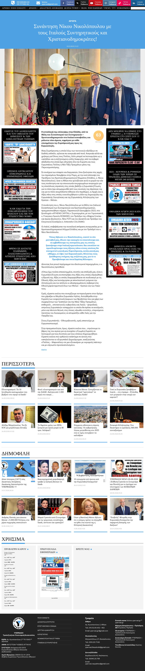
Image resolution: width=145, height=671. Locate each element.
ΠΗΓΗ (44, 350)
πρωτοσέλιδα (54, 598)
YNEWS (107, 8)
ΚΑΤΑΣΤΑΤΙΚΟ (42, 634)
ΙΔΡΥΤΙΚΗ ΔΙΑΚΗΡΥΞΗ (45, 630)
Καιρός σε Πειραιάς (8, 564)
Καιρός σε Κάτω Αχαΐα (9, 586)
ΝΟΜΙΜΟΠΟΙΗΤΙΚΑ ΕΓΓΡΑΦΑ (48, 638)
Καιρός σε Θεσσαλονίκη (9, 575)
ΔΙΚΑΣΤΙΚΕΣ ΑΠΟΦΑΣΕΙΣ (51, 8)
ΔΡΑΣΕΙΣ (33, 8)
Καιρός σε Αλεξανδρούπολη (10, 597)
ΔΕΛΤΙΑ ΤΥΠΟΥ (71, 8)
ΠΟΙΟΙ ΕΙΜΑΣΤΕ (18, 8)
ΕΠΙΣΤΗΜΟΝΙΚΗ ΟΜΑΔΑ (46, 626)
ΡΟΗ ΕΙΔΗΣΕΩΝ (95, 8)
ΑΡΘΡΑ (72, 21)
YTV (114, 8)
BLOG (84, 8)
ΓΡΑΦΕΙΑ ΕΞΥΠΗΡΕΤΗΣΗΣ (47, 643)
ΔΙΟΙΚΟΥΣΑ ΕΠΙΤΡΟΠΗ (45, 622)
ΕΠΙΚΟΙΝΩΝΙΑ (123, 8)
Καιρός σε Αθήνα (8, 553)
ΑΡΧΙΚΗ (6, 8)
